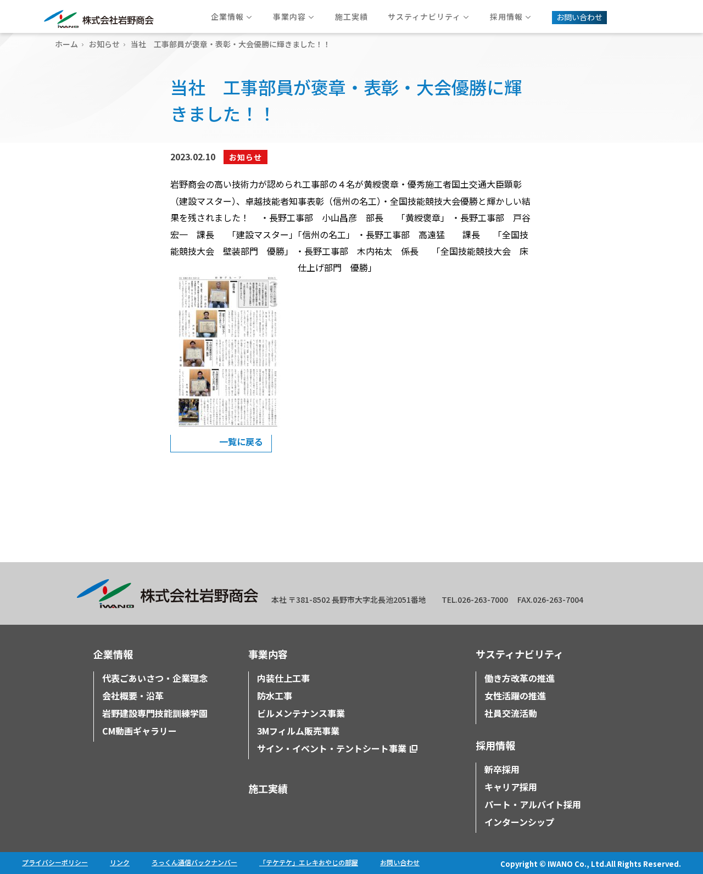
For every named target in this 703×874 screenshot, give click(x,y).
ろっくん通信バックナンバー (194, 862)
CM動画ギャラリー (139, 730)
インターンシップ (519, 821)
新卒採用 (502, 769)
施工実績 (268, 788)
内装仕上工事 (283, 678)
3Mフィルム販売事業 (298, 730)
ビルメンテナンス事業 (301, 713)
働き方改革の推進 (519, 678)
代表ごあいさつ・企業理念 (155, 678)
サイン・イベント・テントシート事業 (331, 748)
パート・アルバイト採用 (532, 804)
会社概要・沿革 (133, 695)
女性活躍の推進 (515, 695)
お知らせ (104, 43)
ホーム (66, 43)
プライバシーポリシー (55, 862)
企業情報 (113, 654)
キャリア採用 (510, 786)
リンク (120, 862)
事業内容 (268, 654)
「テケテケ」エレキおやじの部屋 (308, 862)
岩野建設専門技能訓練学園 (155, 713)
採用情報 (495, 745)
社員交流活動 (510, 713)
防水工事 (274, 695)
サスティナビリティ (519, 654)
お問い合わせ (400, 862)
